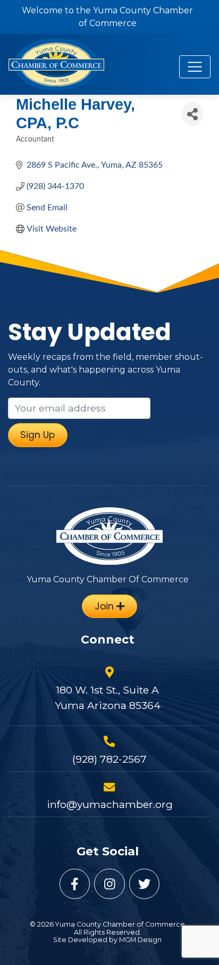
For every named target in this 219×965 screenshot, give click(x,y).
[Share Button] (192, 114)
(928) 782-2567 (109, 759)
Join (105, 606)
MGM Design (140, 940)
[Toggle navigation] (194, 66)
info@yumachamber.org (110, 804)
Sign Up (37, 434)
